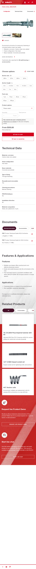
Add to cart (19, 134)
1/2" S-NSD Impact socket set (14, 362)
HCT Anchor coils (9, 387)
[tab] (7, 11)
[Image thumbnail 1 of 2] (6, 35)
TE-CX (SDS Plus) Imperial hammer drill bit (17, 333)
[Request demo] (6, 567)
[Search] (32, 2)
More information (7, 56)
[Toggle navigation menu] (3, 2)
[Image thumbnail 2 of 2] (16, 35)
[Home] (8, 2)
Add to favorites (19, 139)
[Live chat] (10, 567)
